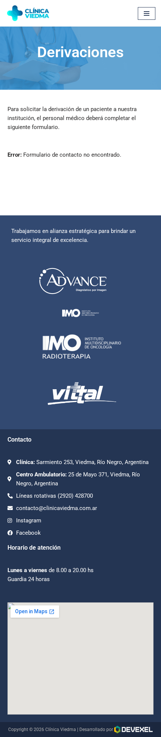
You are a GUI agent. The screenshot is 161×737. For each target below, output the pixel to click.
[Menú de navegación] (146, 13)
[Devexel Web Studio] (133, 729)
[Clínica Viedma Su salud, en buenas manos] (28, 13)
